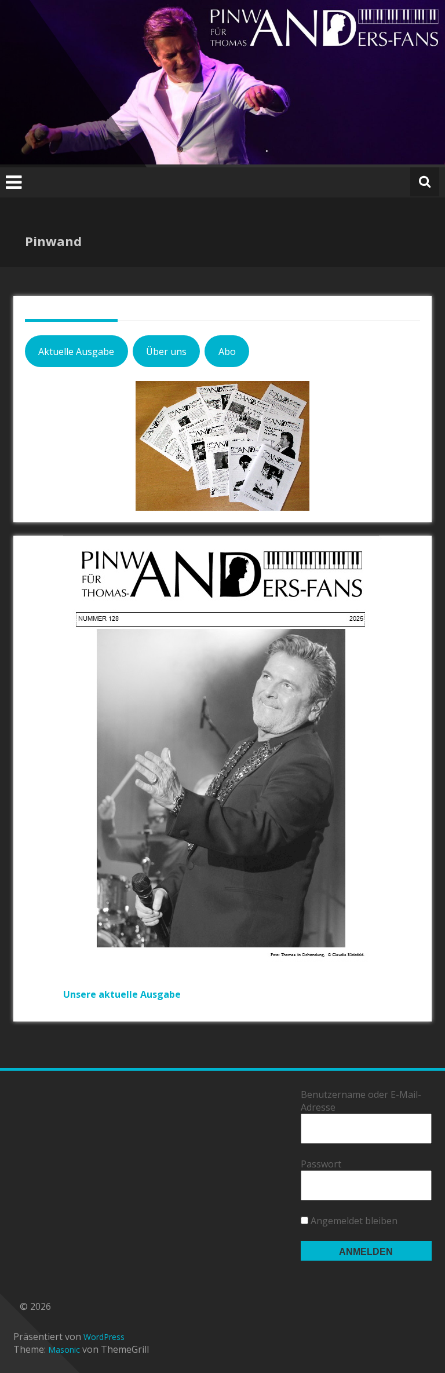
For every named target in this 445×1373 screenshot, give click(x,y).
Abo (227, 351)
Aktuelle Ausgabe (76, 351)
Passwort (321, 1164)
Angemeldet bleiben (352, 1220)
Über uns (166, 351)
